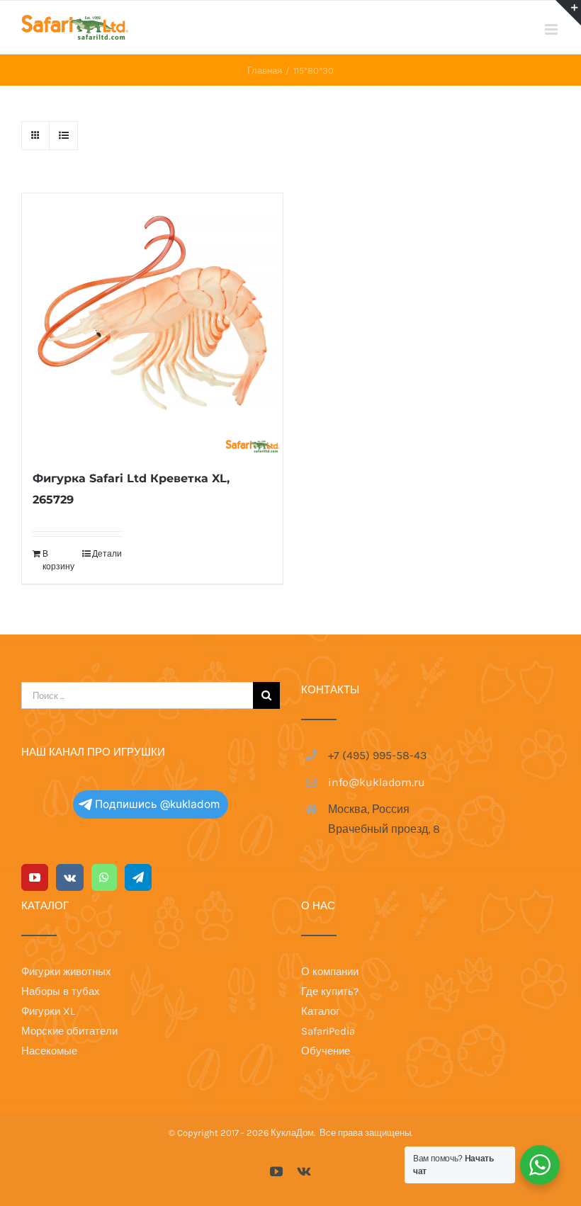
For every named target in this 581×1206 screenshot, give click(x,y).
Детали (107, 554)
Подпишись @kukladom (157, 804)
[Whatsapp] (104, 877)
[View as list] (63, 135)
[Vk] (70, 877)
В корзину (58, 560)
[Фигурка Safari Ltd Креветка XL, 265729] (152, 323)
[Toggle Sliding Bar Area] (568, 12)
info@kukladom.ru (376, 782)
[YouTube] (34, 877)
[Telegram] (138, 877)
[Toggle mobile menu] (552, 29)
